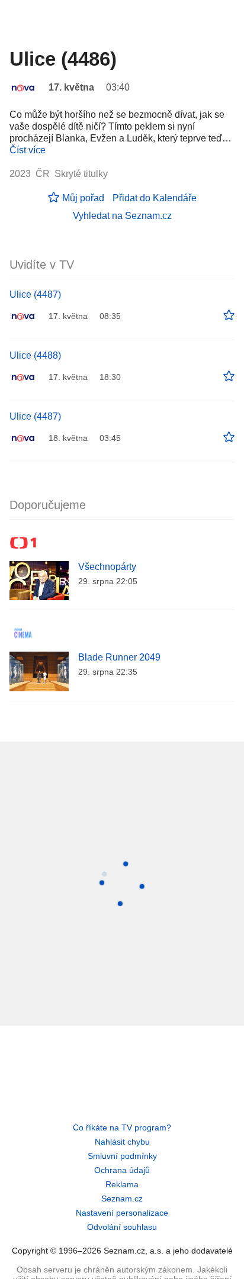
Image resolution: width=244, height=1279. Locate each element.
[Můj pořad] (229, 315)
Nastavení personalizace (122, 1212)
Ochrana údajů (122, 1170)
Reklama (122, 1184)
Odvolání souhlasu (122, 1227)
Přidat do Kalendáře (155, 198)
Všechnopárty (107, 567)
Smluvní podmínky (122, 1156)
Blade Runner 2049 (119, 657)
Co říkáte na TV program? (122, 1127)
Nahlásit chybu (122, 1141)
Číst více (27, 150)
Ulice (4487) (35, 294)
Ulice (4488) (35, 355)
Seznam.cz (122, 1198)
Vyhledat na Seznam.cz (122, 216)
